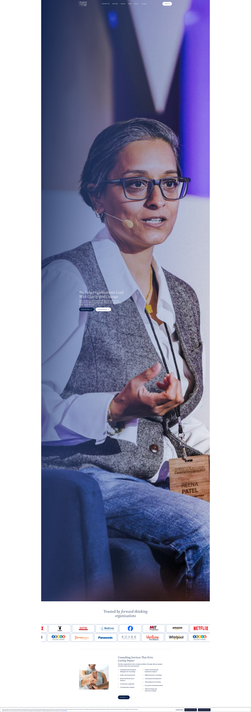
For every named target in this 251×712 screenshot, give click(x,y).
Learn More (122, 697)
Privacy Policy (64, 710)
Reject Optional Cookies (190, 709)
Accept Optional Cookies (204, 709)
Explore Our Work (85, 309)
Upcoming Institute (102, 309)
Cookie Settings (179, 709)
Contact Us (167, 3)
